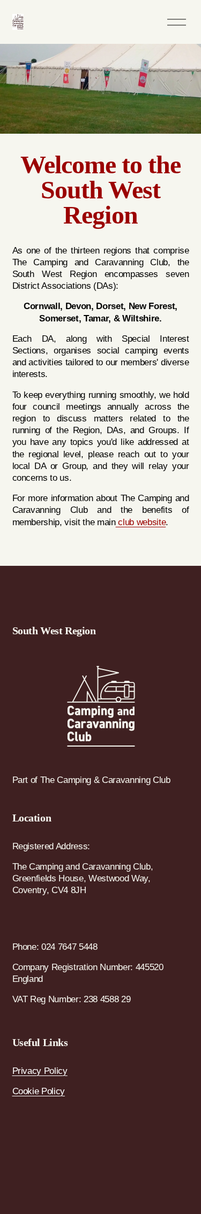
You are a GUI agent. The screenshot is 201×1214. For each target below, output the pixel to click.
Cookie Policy (38, 1091)
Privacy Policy (40, 1071)
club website (141, 522)
